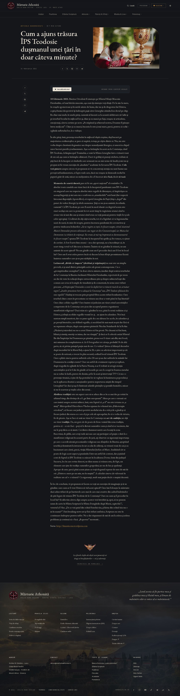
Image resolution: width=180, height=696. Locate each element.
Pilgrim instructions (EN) (95, 623)
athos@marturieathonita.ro (60, 663)
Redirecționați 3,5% (119, 635)
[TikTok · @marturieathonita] (151, 690)
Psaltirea (53, 14)
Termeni (42, 690)
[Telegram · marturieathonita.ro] (157, 690)
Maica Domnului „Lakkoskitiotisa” (104, 663)
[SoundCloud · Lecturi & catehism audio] (163, 690)
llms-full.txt (137, 673)
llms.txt (136, 670)
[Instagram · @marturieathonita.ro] (139, 690)
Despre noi (116, 623)
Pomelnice (96, 680)
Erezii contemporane (16, 631)
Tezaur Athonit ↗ (118, 643)
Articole (86, 14)
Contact (115, 627)
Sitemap (136, 666)
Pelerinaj (136, 14)
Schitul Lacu (90, 631)
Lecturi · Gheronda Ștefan (69, 627)
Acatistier (95, 676)
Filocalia (95, 673)
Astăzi (41, 14)
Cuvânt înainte (117, 619)
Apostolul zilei (40, 623)
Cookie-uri (72, 690)
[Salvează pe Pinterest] (72, 69)
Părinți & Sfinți (102, 14)
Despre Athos (91, 627)
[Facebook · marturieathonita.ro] (133, 690)
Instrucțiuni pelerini (93, 619)
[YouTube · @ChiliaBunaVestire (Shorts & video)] (145, 690)
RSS (134, 663)
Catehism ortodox (15, 627)
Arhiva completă (15, 635)
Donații (114, 631)
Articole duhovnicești (32, 26)
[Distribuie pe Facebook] (62, 69)
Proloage (38, 627)
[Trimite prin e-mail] (77, 69)
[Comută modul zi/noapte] (170, 6)
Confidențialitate (57, 690)
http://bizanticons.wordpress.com (71, 525)
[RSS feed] (169, 690)
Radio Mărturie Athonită (69, 623)
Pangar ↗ (115, 639)
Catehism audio (65, 631)
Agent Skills (137, 676)
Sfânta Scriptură (69, 14)
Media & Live (120, 14)
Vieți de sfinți (13, 623)
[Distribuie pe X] (67, 69)
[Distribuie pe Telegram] (82, 69)
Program (143, 5)
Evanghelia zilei (40, 619)
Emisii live (63, 619)
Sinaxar (37, 631)
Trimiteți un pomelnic (90, 564)
